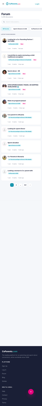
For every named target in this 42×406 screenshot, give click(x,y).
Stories (4, 381)
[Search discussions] (21, 22)
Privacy (4, 399)
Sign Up (4, 366)
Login (37, 4)
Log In (4, 370)
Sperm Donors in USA (20, 29)
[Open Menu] (3, 3)
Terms (4, 402)
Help (3, 391)
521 (25, 185)
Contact (4, 395)
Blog (3, 377)
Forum (4, 373)
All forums (6, 29)
